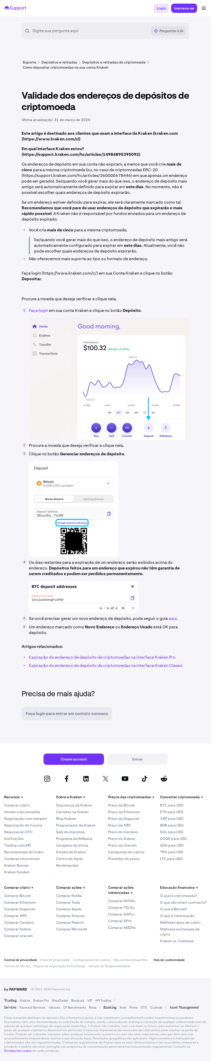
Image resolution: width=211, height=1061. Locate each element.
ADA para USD (172, 845)
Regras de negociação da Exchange (59, 966)
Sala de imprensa (70, 832)
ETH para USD (171, 812)
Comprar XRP (15, 915)
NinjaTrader (60, 1001)
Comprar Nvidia (69, 895)
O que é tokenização (177, 915)
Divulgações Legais (18, 1051)
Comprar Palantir (70, 922)
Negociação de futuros (23, 825)
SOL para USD (171, 832)
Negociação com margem (25, 818)
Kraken (25, 1001)
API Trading (103, 1001)
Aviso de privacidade (55, 960)
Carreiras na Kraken (72, 812)
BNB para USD (172, 825)
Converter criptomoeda (181, 797)
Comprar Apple (68, 909)
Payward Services (32, 1007)
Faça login (39, 310)
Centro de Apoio (69, 858)
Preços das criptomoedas (131, 797)
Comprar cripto (17, 805)
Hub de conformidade (169, 960)
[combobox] (90, 31)
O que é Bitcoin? (173, 909)
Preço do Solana (121, 838)
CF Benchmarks (74, 1007)
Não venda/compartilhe (130, 960)
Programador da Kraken (76, 825)
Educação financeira (179, 887)
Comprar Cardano (19, 922)
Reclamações (67, 865)
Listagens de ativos (72, 845)
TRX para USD (171, 852)
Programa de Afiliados (74, 838)
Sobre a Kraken (70, 797)
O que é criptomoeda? (178, 895)
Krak (123, 1007)
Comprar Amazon (70, 915)
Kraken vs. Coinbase (177, 941)
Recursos (13, 797)
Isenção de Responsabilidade (109, 966)
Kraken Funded (16, 872)
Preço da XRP (119, 825)
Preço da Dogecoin (123, 818)
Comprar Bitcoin (17, 895)
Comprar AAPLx (121, 914)
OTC (144, 1007)
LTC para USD (171, 858)
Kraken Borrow (16, 865)
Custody (156, 1007)
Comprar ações (70, 887)
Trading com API (17, 845)
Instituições (14, 838)
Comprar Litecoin (18, 935)
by (15, 989)
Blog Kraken (66, 818)
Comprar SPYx (120, 921)
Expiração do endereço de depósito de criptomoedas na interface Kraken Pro (102, 657)
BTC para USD (171, 805)
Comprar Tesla (68, 902)
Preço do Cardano (123, 832)
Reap (92, 1007)
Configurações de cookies (91, 960)
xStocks (54, 1007)
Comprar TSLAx (121, 907)
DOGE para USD (173, 838)
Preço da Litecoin (122, 845)
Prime (133, 1007)
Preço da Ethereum (124, 812)
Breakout (77, 1001)
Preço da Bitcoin (121, 805)
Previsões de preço (123, 858)
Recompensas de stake (23, 852)
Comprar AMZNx (122, 927)
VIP (89, 1001)
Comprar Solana (17, 929)
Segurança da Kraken (74, 805)
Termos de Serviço (17, 966)
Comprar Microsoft (71, 929)
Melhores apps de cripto (180, 922)
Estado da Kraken (71, 852)
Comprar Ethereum (20, 902)
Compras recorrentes (22, 858)
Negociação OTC (18, 832)
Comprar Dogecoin (20, 909)
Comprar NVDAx (121, 901)
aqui (173, 618)
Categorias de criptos (126, 852)
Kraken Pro (41, 1001)
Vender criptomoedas (22, 812)
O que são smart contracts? (183, 902)
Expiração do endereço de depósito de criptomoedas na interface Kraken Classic (106, 665)
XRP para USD (171, 818)
